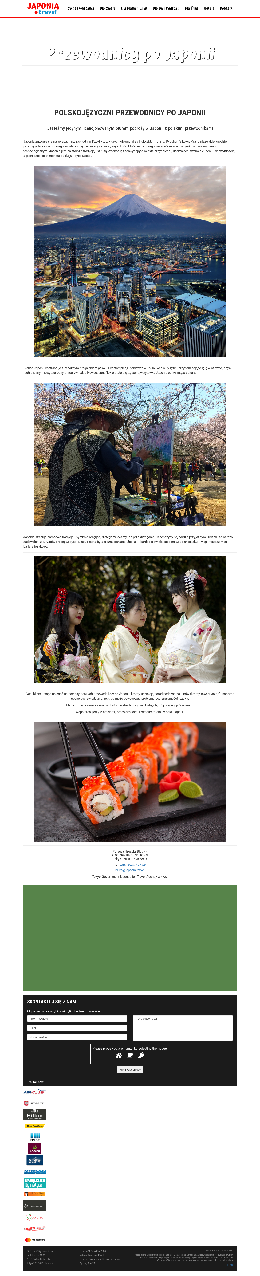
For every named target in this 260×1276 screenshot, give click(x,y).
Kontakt (226, 8)
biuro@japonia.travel (130, 869)
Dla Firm (191, 8)
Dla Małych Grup (134, 8)
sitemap (230, 1264)
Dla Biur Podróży (166, 8)
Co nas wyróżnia (81, 8)
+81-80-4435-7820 (133, 865)
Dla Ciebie (108, 8)
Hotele (209, 8)
